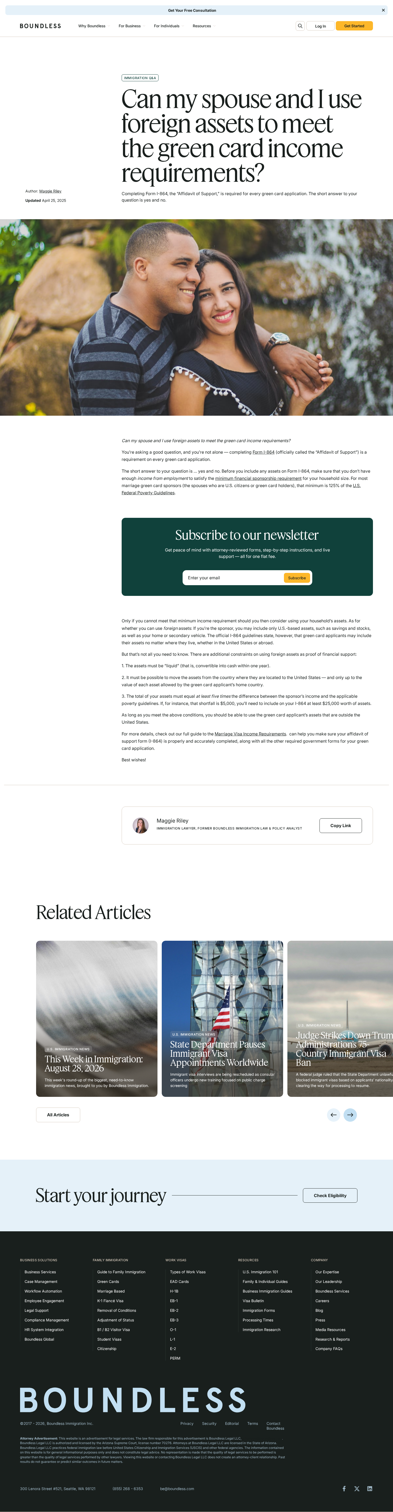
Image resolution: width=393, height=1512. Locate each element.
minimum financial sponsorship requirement (258, 478)
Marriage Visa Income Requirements (250, 733)
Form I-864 (264, 452)
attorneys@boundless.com (262, 1438)
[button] (93, 25)
